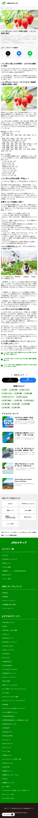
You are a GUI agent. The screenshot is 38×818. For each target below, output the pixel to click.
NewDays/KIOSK (7, 736)
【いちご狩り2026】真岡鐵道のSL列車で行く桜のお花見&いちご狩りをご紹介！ (20, 365)
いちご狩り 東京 (16, 404)
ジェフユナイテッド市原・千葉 (11, 759)
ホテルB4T (5, 693)
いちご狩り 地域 (6, 404)
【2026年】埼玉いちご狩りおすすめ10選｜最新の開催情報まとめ (20, 359)
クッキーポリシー (7, 608)
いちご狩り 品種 (28, 393)
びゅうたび (5, 657)
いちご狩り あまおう (29, 400)
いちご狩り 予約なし (7, 400)
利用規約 (5, 596)
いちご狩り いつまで (24, 389)
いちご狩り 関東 (26, 404)
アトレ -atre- (6, 751)
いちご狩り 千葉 (16, 407)
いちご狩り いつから (7, 393)
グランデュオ (6, 747)
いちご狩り (4, 389)
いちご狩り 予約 (18, 400)
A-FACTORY (6, 767)
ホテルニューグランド (9, 677)
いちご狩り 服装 (18, 393)
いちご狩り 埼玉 (6, 407)
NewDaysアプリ (7, 732)
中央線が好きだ (7, 661)
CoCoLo (5, 778)
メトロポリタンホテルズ (9, 669)
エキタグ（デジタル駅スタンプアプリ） (14, 708)
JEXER (4, 626)
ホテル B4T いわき (8, 798)
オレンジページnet (8, 794)
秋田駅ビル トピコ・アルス (10, 775)
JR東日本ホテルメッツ (9, 673)
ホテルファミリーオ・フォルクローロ (13, 700)
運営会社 (5, 593)
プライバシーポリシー (9, 600)
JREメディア (5, 532)
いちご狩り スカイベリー (8, 397)
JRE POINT (6, 653)
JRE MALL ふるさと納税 (9, 630)
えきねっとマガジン (8, 650)
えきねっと (5, 634)
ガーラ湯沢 (5, 786)
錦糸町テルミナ (7, 771)
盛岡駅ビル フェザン (8, 782)
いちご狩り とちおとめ (21, 397)
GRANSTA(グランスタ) (9, 724)
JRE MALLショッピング (9, 642)
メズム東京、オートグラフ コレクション (14, 689)
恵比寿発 (5, 704)
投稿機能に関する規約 (9, 604)
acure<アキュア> (7, 743)
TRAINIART (6, 728)
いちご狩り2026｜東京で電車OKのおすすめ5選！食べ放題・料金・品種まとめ (20, 353)
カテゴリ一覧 (8, 549)
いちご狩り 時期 (13, 389)
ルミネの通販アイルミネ (9, 712)
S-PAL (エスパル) (7, 763)
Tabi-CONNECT (7, 665)
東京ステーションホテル (9, 685)
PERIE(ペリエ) (6, 755)
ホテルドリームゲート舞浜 (10, 696)
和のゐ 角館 (6, 681)
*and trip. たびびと (8, 646)
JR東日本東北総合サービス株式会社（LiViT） (15, 720)
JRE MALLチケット (8, 638)
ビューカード (6, 739)
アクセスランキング (10, 414)
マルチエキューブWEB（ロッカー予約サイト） (16, 790)
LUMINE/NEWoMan (8, 716)
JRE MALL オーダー (8, 622)
